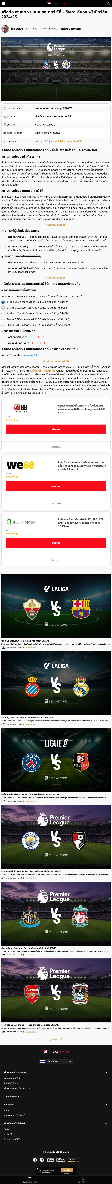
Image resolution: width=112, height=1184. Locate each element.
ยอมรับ (67, 1170)
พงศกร (19, 29)
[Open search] (108, 3)
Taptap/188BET (12, 1139)
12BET (7, 1128)
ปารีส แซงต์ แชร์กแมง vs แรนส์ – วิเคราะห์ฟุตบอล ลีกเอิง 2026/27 (30, 794)
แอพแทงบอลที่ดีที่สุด (13, 1078)
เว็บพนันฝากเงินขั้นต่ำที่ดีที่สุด (17, 1088)
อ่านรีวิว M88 (56, 447)
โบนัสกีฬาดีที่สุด (11, 1083)
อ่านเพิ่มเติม (67, 1173)
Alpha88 (8, 1134)
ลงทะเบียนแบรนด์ (12, 1096)
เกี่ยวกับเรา (9, 1104)
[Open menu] (3, 3)
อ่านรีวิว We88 (56, 503)
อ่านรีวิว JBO (56, 560)
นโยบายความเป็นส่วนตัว (15, 1115)
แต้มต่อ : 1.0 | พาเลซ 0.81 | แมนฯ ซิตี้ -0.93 (58, 141)
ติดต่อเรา (8, 1110)
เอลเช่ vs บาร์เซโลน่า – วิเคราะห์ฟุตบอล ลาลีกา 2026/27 (25, 641)
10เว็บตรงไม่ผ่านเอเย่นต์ (42, 371)
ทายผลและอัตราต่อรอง (71, 28)
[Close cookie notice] (37, 1168)
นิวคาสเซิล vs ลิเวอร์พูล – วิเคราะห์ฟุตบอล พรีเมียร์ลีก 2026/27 (29, 948)
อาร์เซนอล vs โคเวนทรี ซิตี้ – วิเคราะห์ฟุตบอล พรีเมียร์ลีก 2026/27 (30, 1025)
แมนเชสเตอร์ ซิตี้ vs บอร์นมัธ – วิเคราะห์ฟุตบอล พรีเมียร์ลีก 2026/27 (31, 871)
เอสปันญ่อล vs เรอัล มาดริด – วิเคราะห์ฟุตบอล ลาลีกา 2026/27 (29, 717)
